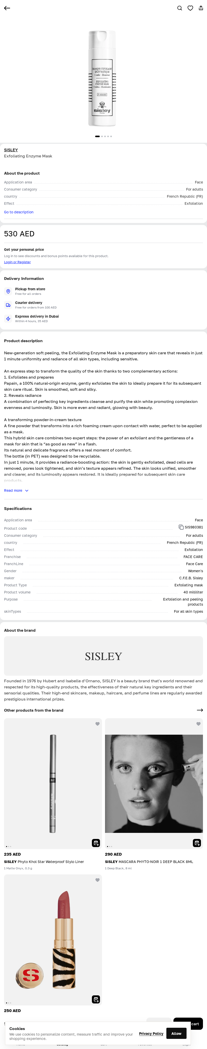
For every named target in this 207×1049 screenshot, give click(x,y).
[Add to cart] (96, 843)
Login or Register (17, 262)
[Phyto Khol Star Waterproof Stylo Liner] (53, 783)
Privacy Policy (151, 1033)
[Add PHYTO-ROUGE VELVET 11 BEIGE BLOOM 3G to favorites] (97, 879)
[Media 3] (105, 136)
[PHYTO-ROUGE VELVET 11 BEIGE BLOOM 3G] (53, 939)
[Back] (7, 8)
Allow (176, 1033)
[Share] (201, 8)
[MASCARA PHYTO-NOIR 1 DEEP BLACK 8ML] (154, 783)
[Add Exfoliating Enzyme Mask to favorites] (190, 8)
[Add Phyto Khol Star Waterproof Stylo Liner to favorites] (97, 723)
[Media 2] (102, 136)
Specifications (18, 508)
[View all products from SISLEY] (200, 710)
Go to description (19, 212)
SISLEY (11, 149)
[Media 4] (108, 136)
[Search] (180, 8)
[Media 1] (97, 136)
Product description (23, 340)
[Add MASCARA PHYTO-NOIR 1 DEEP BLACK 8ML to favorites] (198, 723)
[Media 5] (111, 136)
